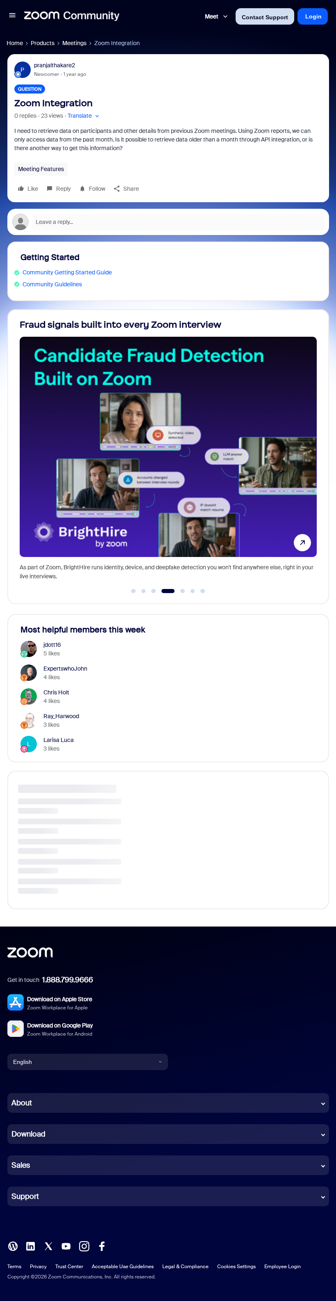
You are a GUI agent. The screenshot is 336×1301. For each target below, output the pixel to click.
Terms (14, 1266)
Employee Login (282, 1266)
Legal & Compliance (185, 1266)
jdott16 (52, 644)
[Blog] (12, 1245)
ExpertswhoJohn (65, 668)
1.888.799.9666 (67, 980)
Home (15, 43)
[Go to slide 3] (153, 591)
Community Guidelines (52, 284)
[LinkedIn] (30, 1245)
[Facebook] (101, 1245)
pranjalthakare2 (54, 65)
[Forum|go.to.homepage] (72, 16)
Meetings (74, 43)
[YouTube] (66, 1245)
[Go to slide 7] (203, 591)
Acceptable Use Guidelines (123, 1266)
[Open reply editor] (168, 222)
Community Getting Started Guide (67, 272)
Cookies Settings (236, 1266)
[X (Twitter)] (48, 1245)
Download (28, 1134)
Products (42, 43)
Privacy (38, 1266)
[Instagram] (84, 1245)
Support (25, 1196)
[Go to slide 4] (163, 591)
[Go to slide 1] (133, 591)
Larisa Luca (58, 740)
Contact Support (265, 17)
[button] (12, 16)
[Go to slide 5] (178, 591)
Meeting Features (41, 169)
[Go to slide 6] (192, 591)
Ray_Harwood (61, 716)
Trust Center (69, 1266)
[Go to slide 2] (143, 591)
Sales (20, 1165)
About (21, 1103)
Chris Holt (56, 692)
